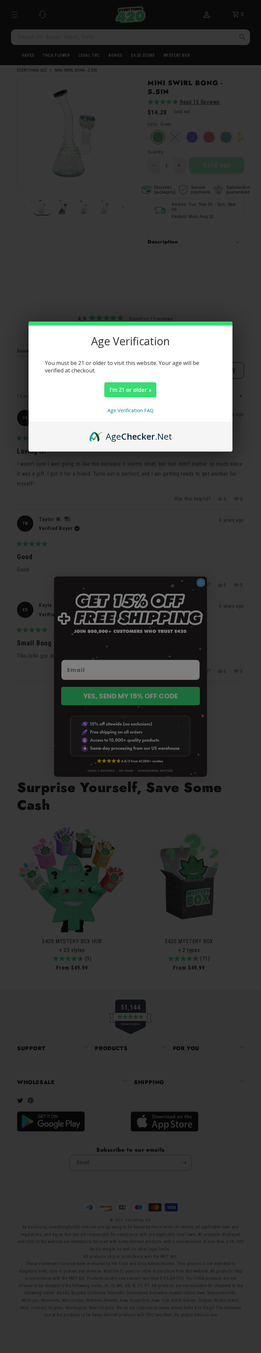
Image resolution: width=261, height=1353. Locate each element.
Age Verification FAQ (130, 410)
